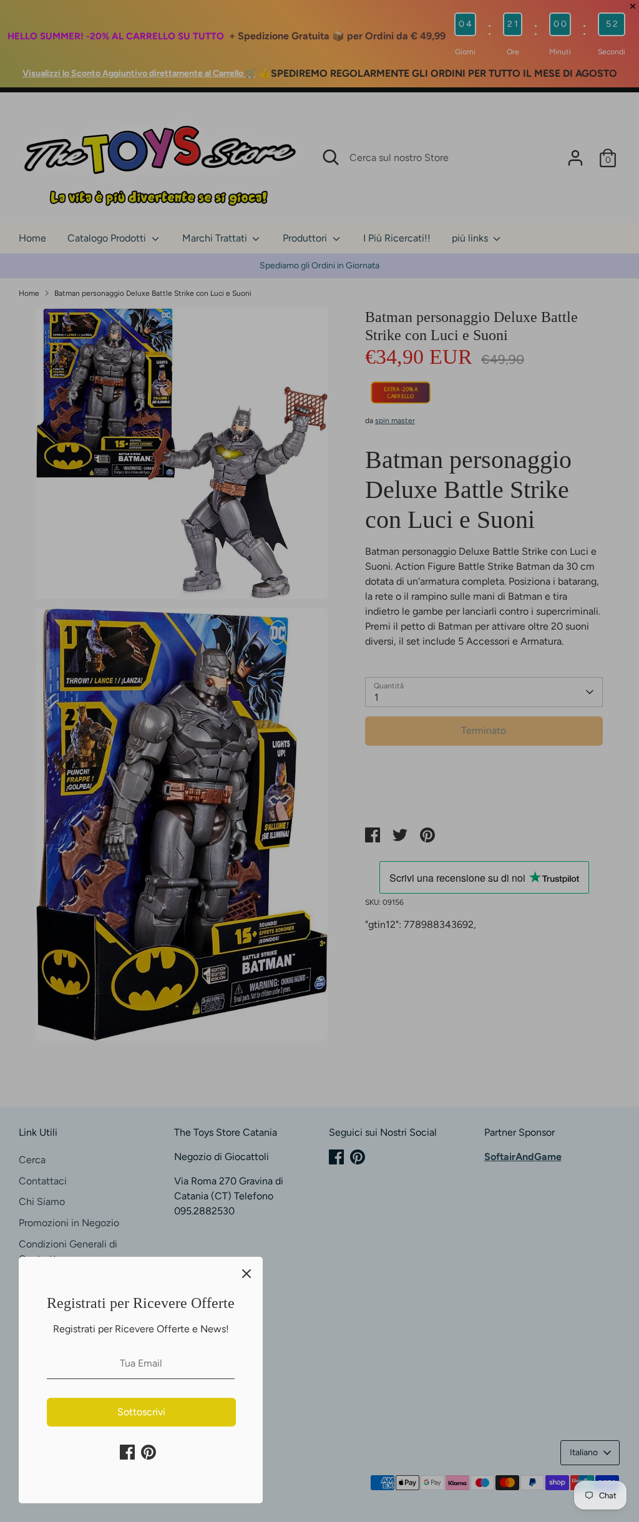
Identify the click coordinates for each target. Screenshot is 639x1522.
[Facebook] (127, 1452)
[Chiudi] (246, 1273)
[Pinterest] (148, 1452)
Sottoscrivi (141, 1412)
